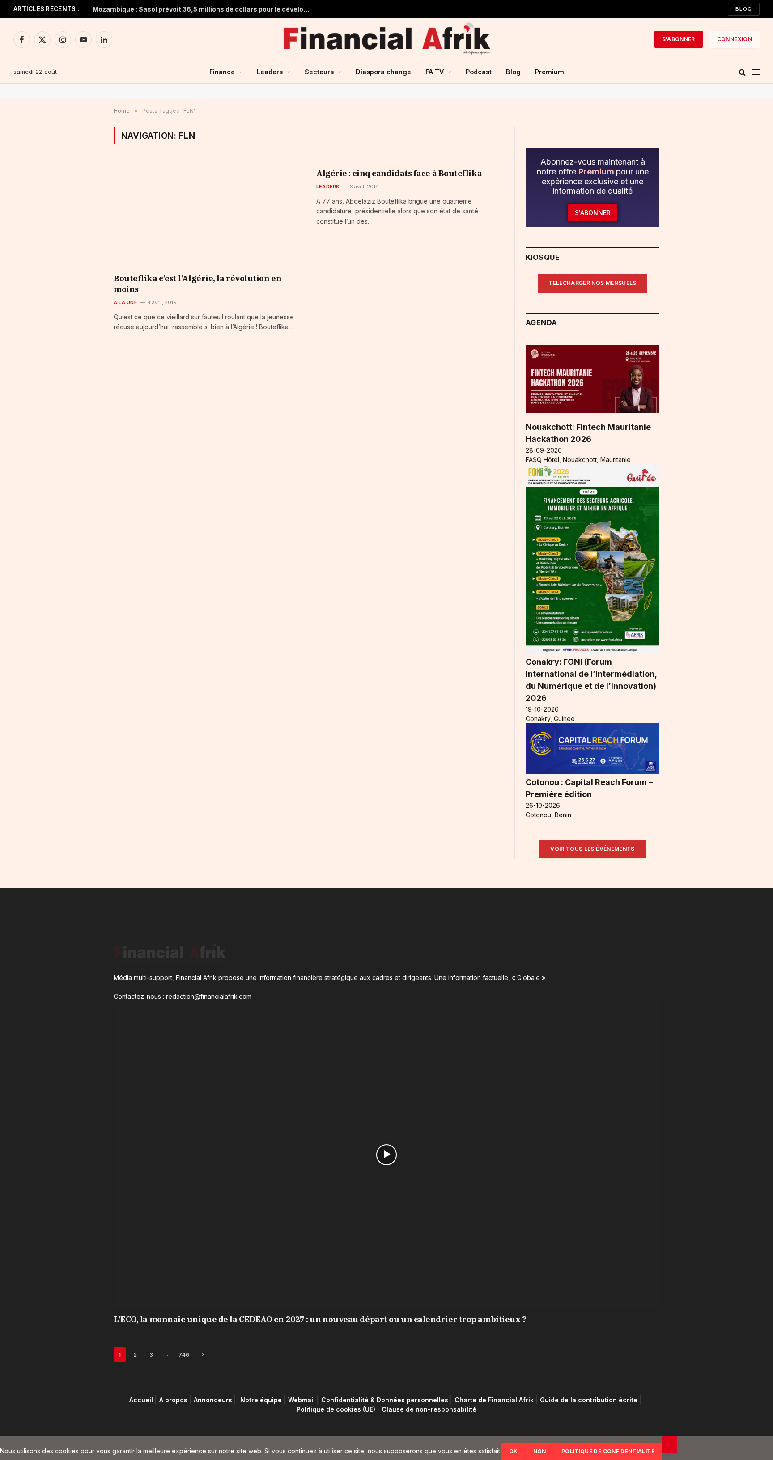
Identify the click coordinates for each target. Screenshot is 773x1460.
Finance (222, 72)
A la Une (125, 302)
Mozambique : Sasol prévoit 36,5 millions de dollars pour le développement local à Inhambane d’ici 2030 (204, 9)
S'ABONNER (678, 39)
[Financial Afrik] (386, 39)
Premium (549, 72)
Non (539, 1451)
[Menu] (756, 72)
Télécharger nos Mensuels (592, 283)
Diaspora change (383, 72)
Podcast (479, 72)
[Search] (742, 72)
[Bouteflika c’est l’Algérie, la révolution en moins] (207, 214)
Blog (743, 9)
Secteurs (319, 72)
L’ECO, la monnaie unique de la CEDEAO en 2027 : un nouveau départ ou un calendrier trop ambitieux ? (320, 1319)
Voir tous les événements (592, 848)
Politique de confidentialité (607, 1451)
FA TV (434, 72)
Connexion (734, 39)
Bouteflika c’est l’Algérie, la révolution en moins (197, 283)
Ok (513, 1451)
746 (183, 1354)
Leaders (270, 72)
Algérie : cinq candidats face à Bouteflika (399, 173)
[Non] (669, 1444)
